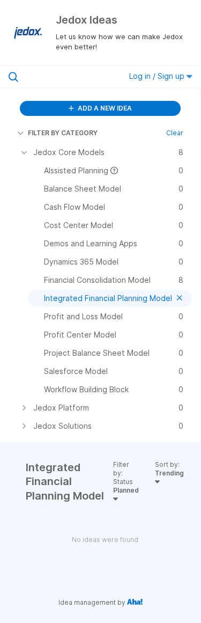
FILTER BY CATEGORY (63, 133)
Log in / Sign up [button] (158, 75)
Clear (174, 133)
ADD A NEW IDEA (104, 108)
